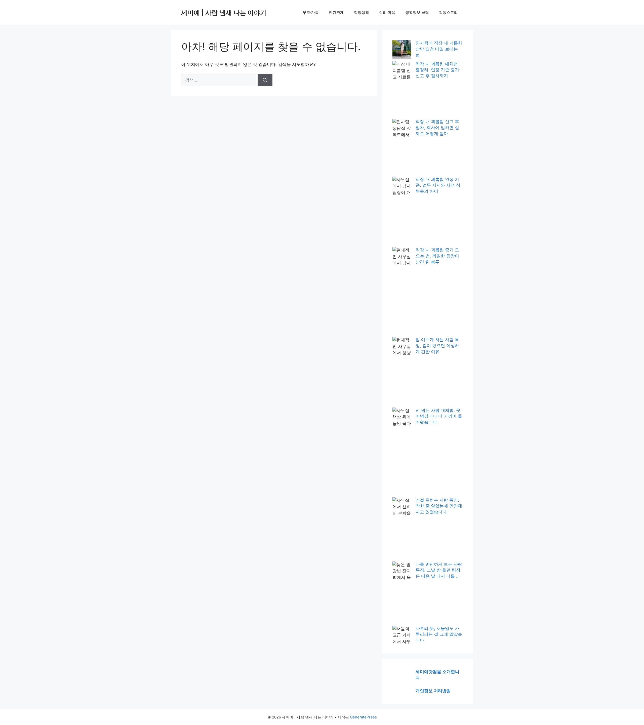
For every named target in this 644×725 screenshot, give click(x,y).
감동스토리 (448, 12)
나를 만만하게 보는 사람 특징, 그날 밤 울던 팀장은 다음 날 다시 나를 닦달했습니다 (439, 570)
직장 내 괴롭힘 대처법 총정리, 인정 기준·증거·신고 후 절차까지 (438, 69)
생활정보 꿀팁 (417, 12)
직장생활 (361, 12)
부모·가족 (311, 12)
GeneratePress (363, 717)
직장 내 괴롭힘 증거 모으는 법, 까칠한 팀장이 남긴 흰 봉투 (437, 255)
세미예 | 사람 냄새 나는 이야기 (223, 12)
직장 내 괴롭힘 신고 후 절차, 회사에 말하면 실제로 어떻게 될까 (437, 127)
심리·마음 (387, 12)
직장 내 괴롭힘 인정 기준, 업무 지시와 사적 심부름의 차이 (438, 185)
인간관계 (336, 12)
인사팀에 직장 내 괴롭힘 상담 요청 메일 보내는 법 (439, 49)
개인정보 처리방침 (433, 690)
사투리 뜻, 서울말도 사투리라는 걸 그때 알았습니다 (439, 634)
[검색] (265, 80)
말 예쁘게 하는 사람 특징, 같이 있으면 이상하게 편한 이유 (437, 345)
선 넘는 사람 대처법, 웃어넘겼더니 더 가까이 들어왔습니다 (439, 416)
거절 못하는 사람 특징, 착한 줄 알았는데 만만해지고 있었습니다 (439, 506)
